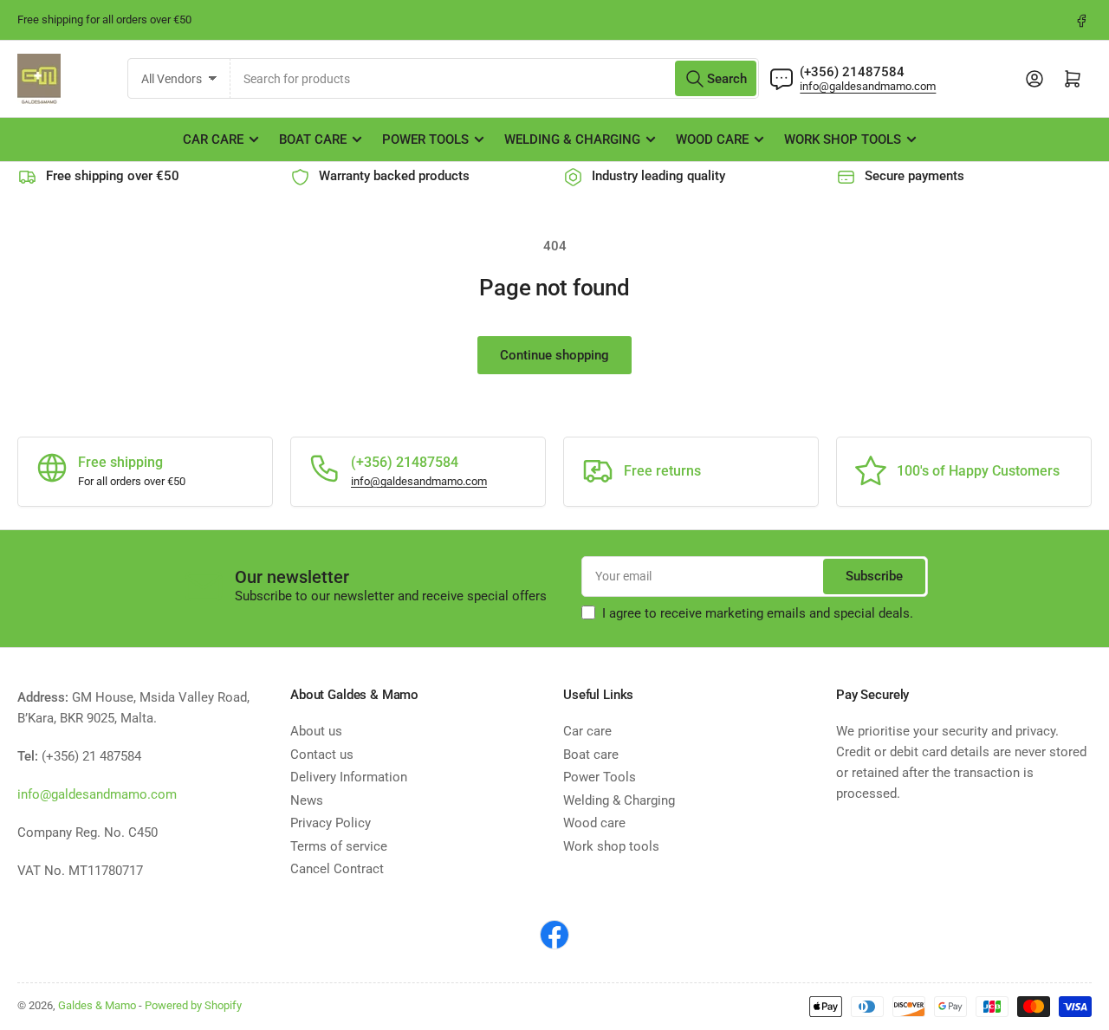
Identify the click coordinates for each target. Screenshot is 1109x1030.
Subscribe (874, 576)
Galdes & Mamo (97, 1005)
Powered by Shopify (193, 1005)
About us (316, 731)
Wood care (712, 139)
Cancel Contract (337, 869)
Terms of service (338, 846)
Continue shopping (554, 355)
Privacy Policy (330, 823)
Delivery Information (348, 777)
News (306, 800)
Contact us (321, 754)
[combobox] (495, 78)
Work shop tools (842, 139)
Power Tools (425, 139)
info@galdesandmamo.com (868, 86)
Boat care (313, 139)
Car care (213, 139)
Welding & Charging (572, 139)
